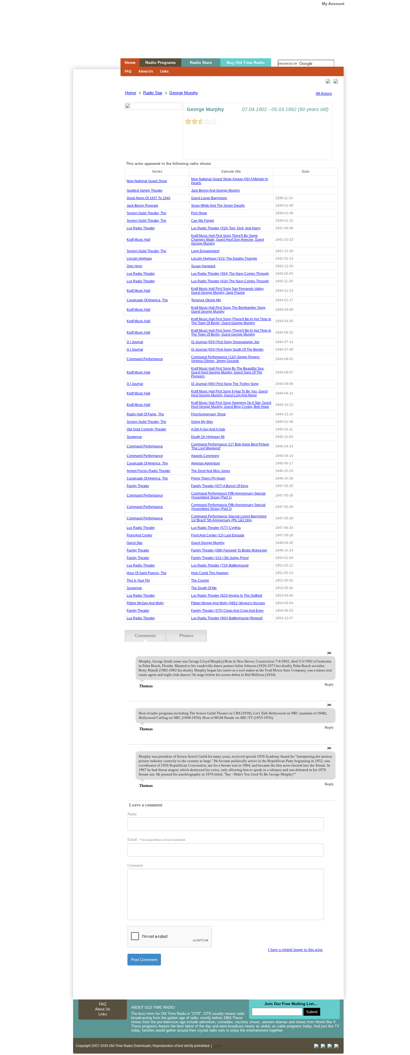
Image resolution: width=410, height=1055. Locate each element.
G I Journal (135, 342)
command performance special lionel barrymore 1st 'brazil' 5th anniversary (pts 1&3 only (229, 518)
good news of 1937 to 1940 (148, 198)
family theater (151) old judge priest (220, 558)
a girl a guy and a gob (208, 429)
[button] (329, 653)
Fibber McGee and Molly (145, 603)
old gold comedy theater (146, 429)
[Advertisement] (96, 169)
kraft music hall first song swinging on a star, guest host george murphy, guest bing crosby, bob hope (231, 405)
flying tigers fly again (208, 478)
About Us (145, 71)
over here (134, 266)
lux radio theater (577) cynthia (216, 528)
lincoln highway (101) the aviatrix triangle (224, 259)
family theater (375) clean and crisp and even (227, 611)
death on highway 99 (208, 437)
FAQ (128, 71)
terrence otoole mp (206, 300)
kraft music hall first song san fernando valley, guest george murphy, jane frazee (227, 291)
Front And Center (139, 535)
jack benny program (142, 206)
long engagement (205, 251)
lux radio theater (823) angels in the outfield (226, 596)
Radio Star (152, 92)
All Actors (324, 93)
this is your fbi (138, 580)
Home (92, 40)
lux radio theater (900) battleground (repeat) (227, 618)
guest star (135, 543)
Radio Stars (201, 62)
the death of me (204, 588)
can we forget (202, 221)
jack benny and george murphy (215, 190)
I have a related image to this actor (295, 950)
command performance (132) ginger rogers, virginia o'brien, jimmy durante (225, 359)
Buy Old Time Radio (246, 62)
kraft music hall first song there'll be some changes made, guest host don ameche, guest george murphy (227, 239)
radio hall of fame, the (145, 414)
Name (132, 814)
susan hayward (203, 266)
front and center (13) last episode (217, 535)
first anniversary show (208, 414)
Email (156, 839)
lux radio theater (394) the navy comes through (230, 274)
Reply (329, 684)
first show (199, 213)
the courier (200, 580)
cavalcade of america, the (147, 300)
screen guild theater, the (146, 213)
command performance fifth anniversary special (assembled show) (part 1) (228, 495)
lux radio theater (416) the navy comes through (230, 281)
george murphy (183, 92)
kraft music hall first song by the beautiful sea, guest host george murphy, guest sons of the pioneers (227, 372)
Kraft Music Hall (138, 240)
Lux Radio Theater (141, 228)
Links (164, 71)
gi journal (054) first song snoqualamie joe (225, 342)
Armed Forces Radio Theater (148, 471)
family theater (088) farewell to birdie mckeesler (229, 550)
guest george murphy (208, 543)
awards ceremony (205, 456)
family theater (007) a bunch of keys (219, 486)
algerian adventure (205, 463)
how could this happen (209, 573)
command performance (145, 359)
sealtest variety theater (145, 190)
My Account (333, 3)
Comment (135, 865)
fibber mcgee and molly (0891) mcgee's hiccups (228, 603)
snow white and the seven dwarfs (218, 206)
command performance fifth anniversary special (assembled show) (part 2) (228, 507)
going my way (202, 422)
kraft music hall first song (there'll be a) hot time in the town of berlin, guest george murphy (231, 321)
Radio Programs (160, 62)
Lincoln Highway (139, 259)
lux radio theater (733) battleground (220, 565)
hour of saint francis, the (147, 573)
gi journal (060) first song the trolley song (225, 384)
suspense (134, 437)
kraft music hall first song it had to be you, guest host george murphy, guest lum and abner (229, 393)
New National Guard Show (147, 181)
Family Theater (138, 486)
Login (217, 1046)
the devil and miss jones (210, 471)
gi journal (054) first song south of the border (227, 349)
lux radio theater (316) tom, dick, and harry (226, 228)
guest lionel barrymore (209, 198)
